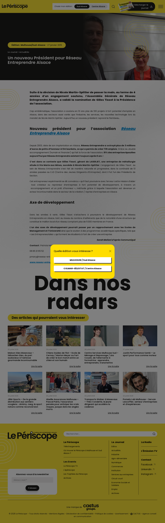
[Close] (110, 251)
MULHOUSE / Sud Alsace (82, 260)
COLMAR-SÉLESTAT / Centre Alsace (82, 268)
